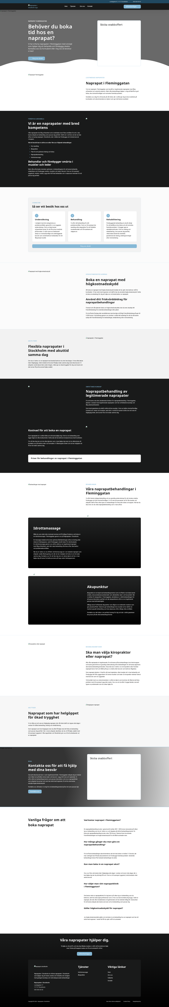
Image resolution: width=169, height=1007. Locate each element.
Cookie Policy (126, 1001)
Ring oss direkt (37, 58)
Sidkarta (110, 978)
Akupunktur (97, 587)
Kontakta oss (35, 791)
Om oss (82, 6)
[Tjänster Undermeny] (76, 6)
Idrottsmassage (47, 528)
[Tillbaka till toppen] (163, 1002)
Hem (66, 6)
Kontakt (89, 6)
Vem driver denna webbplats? (113, 1001)
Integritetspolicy (137, 1001)
